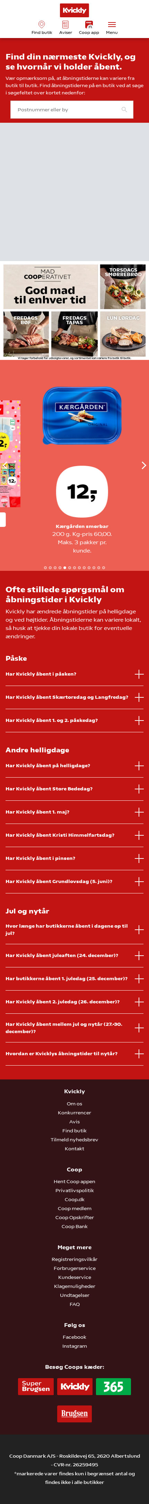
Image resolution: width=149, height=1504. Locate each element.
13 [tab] (104, 568)
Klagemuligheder (74, 1286)
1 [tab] (45, 568)
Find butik (74, 1130)
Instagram (74, 1346)
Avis (74, 1121)
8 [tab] (79, 568)
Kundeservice (74, 1277)
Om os (74, 1103)
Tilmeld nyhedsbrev (74, 1139)
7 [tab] (74, 568)
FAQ (75, 1304)
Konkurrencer (74, 1112)
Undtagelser (74, 1295)
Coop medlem (74, 1208)
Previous (13, 465)
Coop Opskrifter (74, 1217)
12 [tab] (99, 568)
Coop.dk (75, 1199)
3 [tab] (55, 568)
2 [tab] (50, 568)
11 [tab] (94, 568)
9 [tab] (84, 568)
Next (136, 465)
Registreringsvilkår (74, 1259)
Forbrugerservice (75, 1268)
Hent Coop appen (74, 1181)
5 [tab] (65, 568)
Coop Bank (75, 1226)
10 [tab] (89, 568)
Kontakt (74, 1148)
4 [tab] (60, 568)
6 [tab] (70, 568)
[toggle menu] (112, 24)
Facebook (74, 1337)
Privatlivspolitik (74, 1190)
